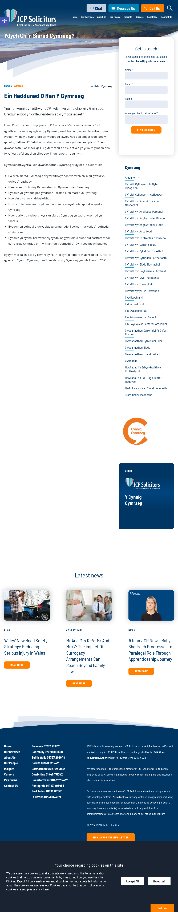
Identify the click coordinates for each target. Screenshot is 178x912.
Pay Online (152, 16)
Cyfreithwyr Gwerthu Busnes (142, 277)
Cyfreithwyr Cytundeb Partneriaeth (146, 258)
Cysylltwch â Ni (134, 297)
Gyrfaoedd (131, 361)
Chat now (162, 908)
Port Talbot (39, 791)
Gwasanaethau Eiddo (137, 347)
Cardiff (36, 763)
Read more (16, 665)
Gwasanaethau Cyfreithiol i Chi (143, 341)
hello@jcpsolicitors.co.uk (150, 61)
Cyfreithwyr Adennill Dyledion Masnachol (142, 203)
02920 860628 (54, 752)
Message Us (126, 8)
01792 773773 (52, 746)
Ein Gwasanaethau (136, 310)
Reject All (159, 881)
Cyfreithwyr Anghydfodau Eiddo (144, 225)
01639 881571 (54, 791)
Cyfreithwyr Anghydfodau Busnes (145, 218)
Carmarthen (39, 769)
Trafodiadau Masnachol (139, 395)
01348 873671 (52, 797)
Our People (115, 16)
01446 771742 (54, 774)
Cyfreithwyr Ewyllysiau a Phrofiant (145, 271)
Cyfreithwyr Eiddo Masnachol (142, 264)
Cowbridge (38, 774)
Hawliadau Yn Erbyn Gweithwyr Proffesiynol (143, 369)
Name (128, 69)
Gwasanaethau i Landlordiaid (142, 354)
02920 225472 (50, 763)
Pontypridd (38, 786)
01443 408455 (55, 786)
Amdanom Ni (132, 177)
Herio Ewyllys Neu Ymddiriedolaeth (146, 388)
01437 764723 (59, 780)
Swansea (37, 746)
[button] (4, 21)
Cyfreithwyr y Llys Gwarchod (142, 291)
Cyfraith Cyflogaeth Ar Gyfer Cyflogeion (142, 186)
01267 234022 (56, 769)
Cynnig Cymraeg (28, 260)
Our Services (87, 16)
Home (75, 16)
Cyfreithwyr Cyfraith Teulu (140, 244)
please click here (38, 889)
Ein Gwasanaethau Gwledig (141, 317)
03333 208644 (56, 757)
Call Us (154, 8)
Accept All (132, 881)
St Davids (37, 797)
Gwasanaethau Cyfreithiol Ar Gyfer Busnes (145, 332)
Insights (128, 16)
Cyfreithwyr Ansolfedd (138, 231)
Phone (128, 98)
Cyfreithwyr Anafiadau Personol (144, 211)
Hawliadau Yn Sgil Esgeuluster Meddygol (143, 379)
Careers (140, 16)
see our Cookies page (53, 885)
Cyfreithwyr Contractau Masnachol (146, 238)
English (94, 86)
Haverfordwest (41, 780)
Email (128, 84)
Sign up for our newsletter (111, 837)
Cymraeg (132, 167)
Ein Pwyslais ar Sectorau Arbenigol (146, 324)
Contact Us (166, 16)
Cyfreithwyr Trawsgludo (139, 284)
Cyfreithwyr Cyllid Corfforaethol (144, 251)
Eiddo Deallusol (134, 304)
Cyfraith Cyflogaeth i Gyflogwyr (143, 194)
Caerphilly (38, 752)
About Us (101, 16)
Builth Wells (39, 757)
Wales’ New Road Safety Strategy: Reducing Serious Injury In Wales (25, 647)
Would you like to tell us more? (141, 113)
